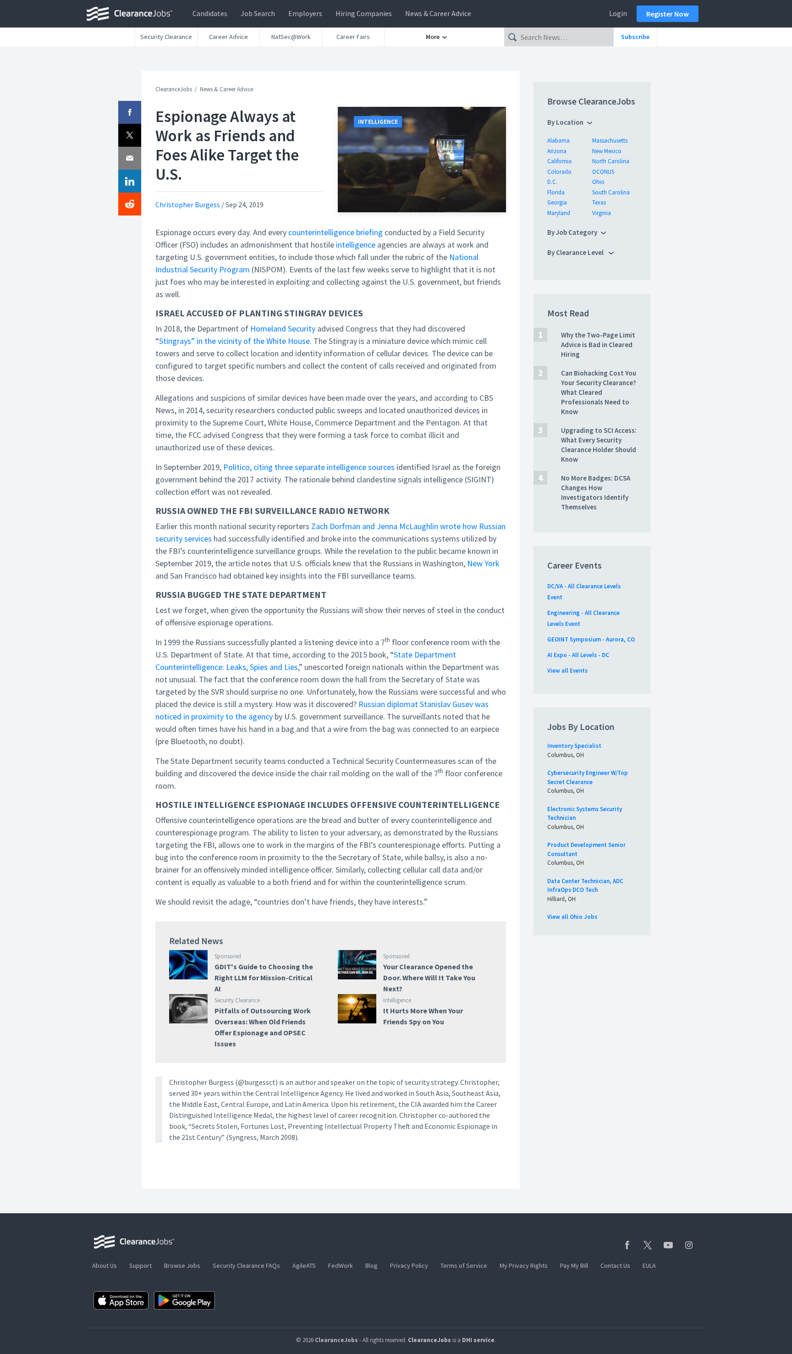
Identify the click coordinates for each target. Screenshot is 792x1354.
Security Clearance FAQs (246, 1265)
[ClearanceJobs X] (647, 1245)
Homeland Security (282, 328)
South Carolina (611, 192)
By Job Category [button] (572, 232)
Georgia (557, 202)
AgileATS (304, 1265)
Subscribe (635, 37)
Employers (305, 13)
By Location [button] (565, 122)
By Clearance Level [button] (576, 252)
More (433, 37)
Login (618, 13)
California (559, 161)
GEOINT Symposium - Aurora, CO (591, 639)
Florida (556, 192)
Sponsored (227, 956)
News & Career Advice (438, 13)
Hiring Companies (364, 13)
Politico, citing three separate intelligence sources (309, 467)
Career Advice (228, 37)
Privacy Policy (409, 1265)
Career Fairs (353, 37)
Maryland (558, 213)
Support (140, 1265)
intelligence (355, 244)
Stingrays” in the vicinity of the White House (234, 341)
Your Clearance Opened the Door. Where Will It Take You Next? (429, 977)
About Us (104, 1265)
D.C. (552, 182)
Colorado (559, 172)
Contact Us (615, 1265)
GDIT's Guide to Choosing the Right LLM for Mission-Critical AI (263, 977)
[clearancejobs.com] (132, 14)
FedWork (340, 1265)
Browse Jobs (182, 1265)
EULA (649, 1265)
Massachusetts (609, 140)
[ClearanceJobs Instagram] (688, 1245)
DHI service (478, 1340)
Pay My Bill (574, 1265)
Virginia (601, 213)
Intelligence (378, 122)
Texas (599, 202)
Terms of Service (463, 1265)
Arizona (556, 151)
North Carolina (610, 161)
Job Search (258, 13)
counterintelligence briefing (335, 232)
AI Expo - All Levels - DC (578, 655)
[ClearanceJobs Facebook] (627, 1245)
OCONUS (603, 172)
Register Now (667, 13)
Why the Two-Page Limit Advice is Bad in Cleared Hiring (598, 345)
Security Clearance (166, 37)
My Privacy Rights (524, 1265)
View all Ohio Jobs (572, 917)
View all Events (567, 670)
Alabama (558, 140)
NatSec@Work (291, 37)
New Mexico (607, 151)
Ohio (598, 182)
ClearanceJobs (173, 89)
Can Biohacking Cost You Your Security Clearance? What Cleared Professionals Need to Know (598, 392)
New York (483, 563)
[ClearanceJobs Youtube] (668, 1245)
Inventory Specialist (574, 746)
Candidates (209, 13)
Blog (371, 1265)
